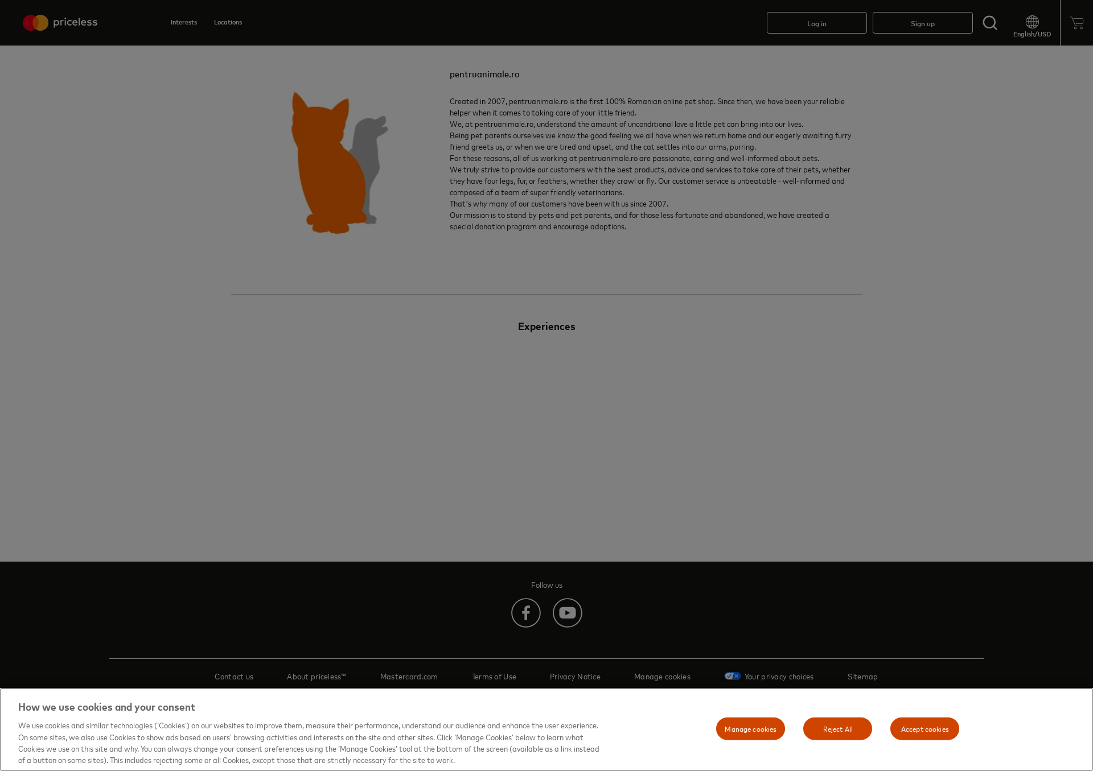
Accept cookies (925, 728)
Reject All (838, 728)
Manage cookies (750, 728)
